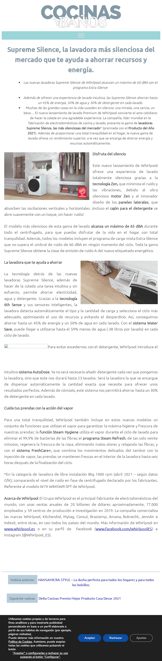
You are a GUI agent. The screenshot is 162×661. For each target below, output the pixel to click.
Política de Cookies (20, 642)
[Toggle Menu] (81, 36)
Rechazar (115, 638)
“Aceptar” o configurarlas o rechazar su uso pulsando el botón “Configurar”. (40, 655)
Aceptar (89, 638)
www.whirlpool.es (19, 528)
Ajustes (141, 638)
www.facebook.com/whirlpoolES (124, 528)
